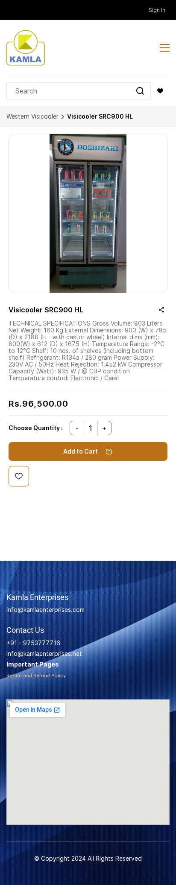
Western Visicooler (32, 116)
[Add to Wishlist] (19, 476)
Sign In (157, 10)
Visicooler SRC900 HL (100, 116)
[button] (160, 90)
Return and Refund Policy (36, 675)
